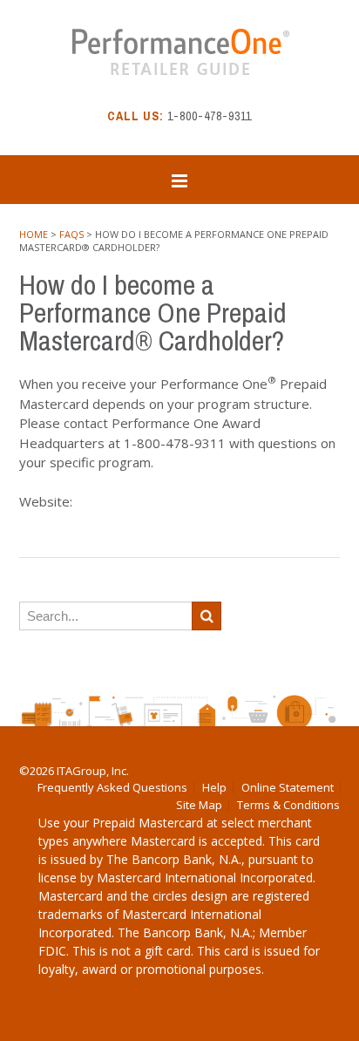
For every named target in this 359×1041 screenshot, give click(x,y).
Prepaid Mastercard (147, 822)
